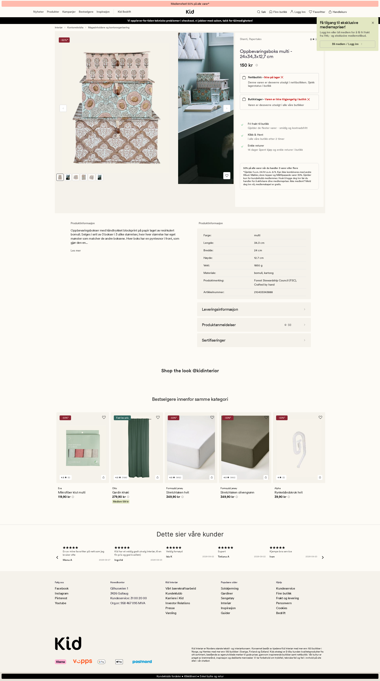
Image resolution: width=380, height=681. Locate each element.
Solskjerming (229, 588)
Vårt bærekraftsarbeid (180, 588)
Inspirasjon (103, 11)
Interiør (59, 27)
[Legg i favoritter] (226, 175)
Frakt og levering (287, 598)
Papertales (255, 39)
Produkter (53, 11)
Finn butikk (283, 593)
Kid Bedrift (124, 11)
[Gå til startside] (190, 12)
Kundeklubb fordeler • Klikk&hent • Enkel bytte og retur (190, 676)
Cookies (281, 608)
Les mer (76, 250)
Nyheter (38, 11)
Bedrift (281, 613)
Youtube (60, 603)
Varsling (170, 613)
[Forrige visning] (63, 108)
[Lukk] (372, 22)
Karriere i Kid (174, 598)
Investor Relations (177, 603)
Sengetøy (227, 598)
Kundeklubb (173, 593)
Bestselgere (86, 11)
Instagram (61, 593)
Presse (170, 608)
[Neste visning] (226, 108)
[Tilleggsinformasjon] (256, 66)
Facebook (61, 588)
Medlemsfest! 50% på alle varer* (190, 3)
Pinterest (61, 598)
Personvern (284, 603)
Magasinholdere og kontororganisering (108, 27)
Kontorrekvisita (75, 27)
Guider (225, 613)
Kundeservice (285, 588)
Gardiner (227, 593)
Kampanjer (69, 11)
